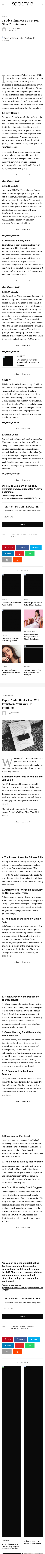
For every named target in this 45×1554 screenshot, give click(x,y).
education (30, 1326)
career (22, 1326)
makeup (13, 536)
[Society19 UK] (22, 3)
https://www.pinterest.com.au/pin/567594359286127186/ (22, 1288)
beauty (23, 535)
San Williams (15, 712)
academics (14, 1326)
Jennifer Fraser (16, 29)
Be (18, 535)
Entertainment (7, 695)
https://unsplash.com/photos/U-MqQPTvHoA (21, 498)
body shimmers (33, 535)
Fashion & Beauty (30, 631)
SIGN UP (22, 525)
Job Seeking (15, 1328)
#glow (13, 535)
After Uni (5, 1541)
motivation (24, 1328)
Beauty (4, 16)
